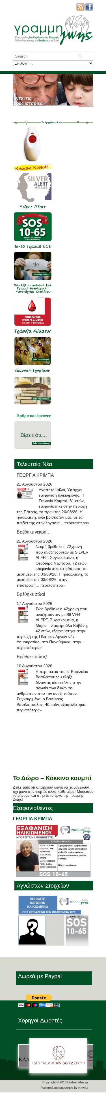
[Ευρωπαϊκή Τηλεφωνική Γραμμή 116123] (32, 294)
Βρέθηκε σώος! (32, 656)
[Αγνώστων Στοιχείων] (53, 945)
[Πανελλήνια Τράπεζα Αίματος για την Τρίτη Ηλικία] (32, 333)
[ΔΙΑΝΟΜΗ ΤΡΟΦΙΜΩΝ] (32, 372)
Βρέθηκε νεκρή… (34, 532)
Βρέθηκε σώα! (31, 594)
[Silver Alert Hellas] (32, 209)
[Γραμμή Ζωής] (53, 45)
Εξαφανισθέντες (33, 808)
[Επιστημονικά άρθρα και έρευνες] (32, 417)
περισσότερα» (76, 523)
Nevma (83, 1087)
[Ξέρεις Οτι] (32, 456)
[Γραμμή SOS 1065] (32, 248)
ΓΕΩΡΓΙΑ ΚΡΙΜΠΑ (35, 475)
